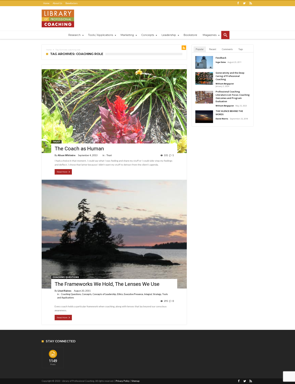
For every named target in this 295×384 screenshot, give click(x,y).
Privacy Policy (123, 381)
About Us (57, 3)
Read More (62, 171)
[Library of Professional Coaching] (58, 9)
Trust (56, 141)
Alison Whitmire (66, 155)
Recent (212, 49)
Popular (200, 49)
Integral (148, 294)
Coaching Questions (66, 277)
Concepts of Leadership (104, 294)
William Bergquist (225, 83)
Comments (227, 49)
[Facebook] (238, 3)
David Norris (222, 118)
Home (46, 3)
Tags (240, 49)
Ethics (120, 294)
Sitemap (135, 381)
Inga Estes (221, 62)
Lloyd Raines (64, 290)
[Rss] (250, 3)
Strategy (157, 294)
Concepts (87, 294)
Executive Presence (133, 294)
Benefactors (72, 3)
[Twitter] (244, 3)
